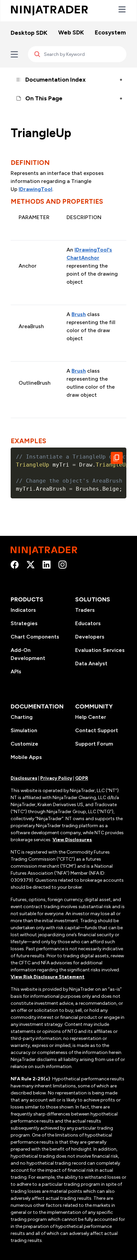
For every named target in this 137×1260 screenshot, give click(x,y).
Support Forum (94, 744)
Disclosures (24, 778)
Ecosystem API (116, 32)
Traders (85, 610)
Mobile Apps (26, 757)
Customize (24, 744)
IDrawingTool (35, 189)
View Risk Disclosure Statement (47, 977)
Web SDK (71, 32)
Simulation (24, 730)
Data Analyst (91, 663)
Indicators (23, 610)
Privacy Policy (56, 778)
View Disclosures (72, 840)
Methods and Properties (57, 201)
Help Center (90, 717)
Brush (78, 314)
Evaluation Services (100, 650)
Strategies (24, 623)
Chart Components (35, 637)
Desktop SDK (29, 32)
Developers (89, 637)
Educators (88, 623)
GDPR (81, 778)
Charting (22, 717)
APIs (16, 671)
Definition (30, 163)
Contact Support (96, 730)
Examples (28, 441)
